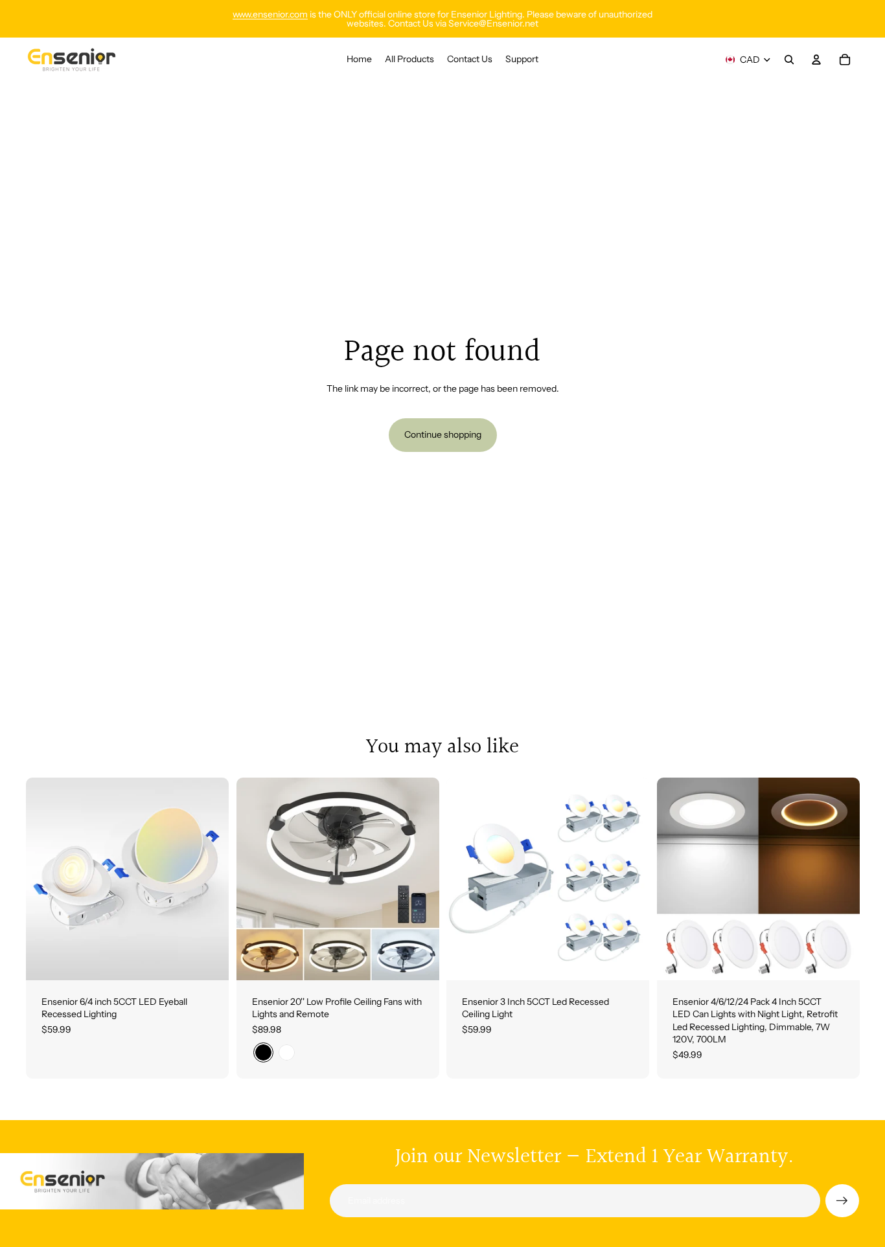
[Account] (816, 59)
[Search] (789, 59)
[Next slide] (209, 878)
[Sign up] (842, 1201)
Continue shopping (442, 434)
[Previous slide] (45, 878)
